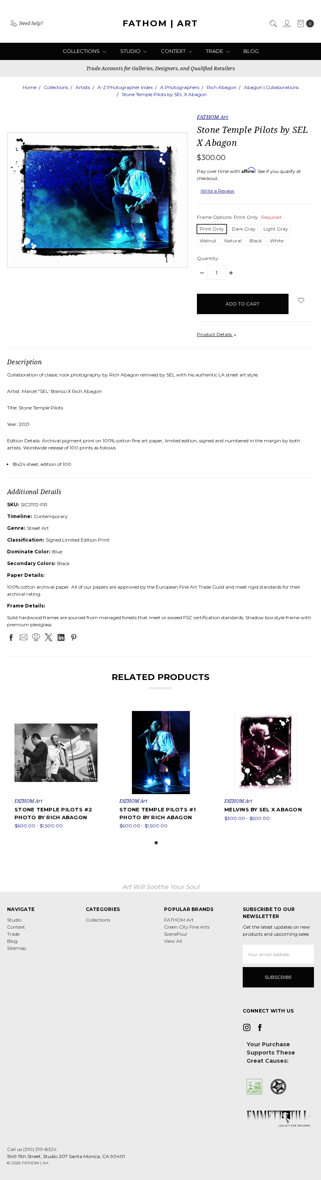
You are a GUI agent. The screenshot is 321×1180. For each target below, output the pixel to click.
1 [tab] (156, 842)
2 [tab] (165, 842)
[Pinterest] (74, 637)
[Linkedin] (61, 637)
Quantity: (208, 258)
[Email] (23, 637)
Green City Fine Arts (186, 927)
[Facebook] (11, 637)
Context (174, 51)
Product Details (215, 334)
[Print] (36, 637)
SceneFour (176, 934)
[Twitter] (48, 637)
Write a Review (217, 191)
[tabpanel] (56, 770)
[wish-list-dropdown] (301, 300)
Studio (131, 51)
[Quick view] (92, 716)
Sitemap (16, 948)
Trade (215, 51)
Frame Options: (239, 217)
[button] (254, 1086)
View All (173, 941)
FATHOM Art (179, 920)
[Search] (273, 23)
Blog (251, 51)
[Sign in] (286, 23)
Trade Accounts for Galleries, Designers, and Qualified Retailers (160, 68)
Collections (82, 51)
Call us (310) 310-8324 (32, 1149)
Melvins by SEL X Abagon (263, 809)
